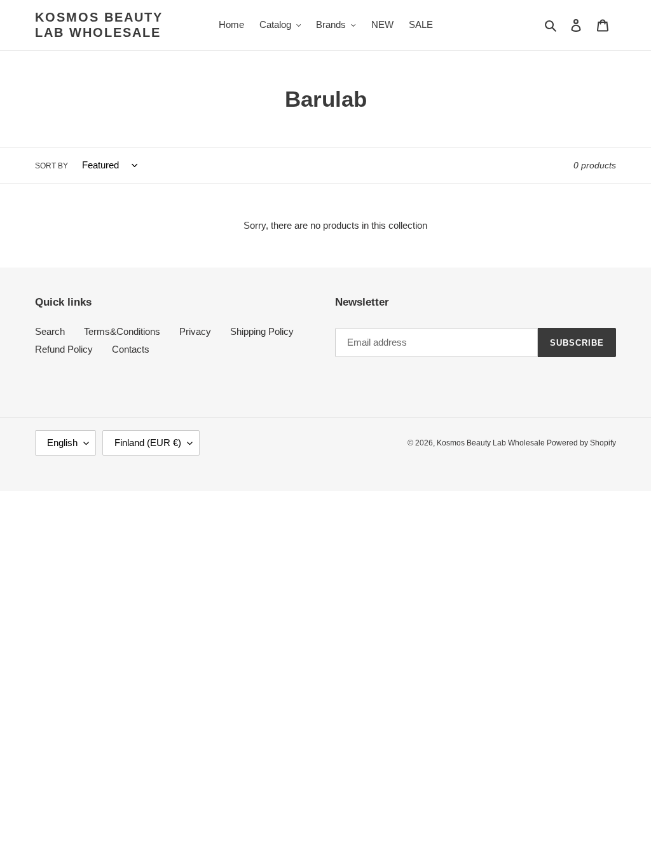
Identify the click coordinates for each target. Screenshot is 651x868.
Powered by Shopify (581, 442)
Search (50, 331)
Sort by (51, 165)
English (62, 442)
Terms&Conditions (122, 331)
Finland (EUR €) (147, 442)
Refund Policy (64, 349)
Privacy (195, 331)
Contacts (130, 349)
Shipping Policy (262, 331)
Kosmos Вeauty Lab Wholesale (99, 24)
